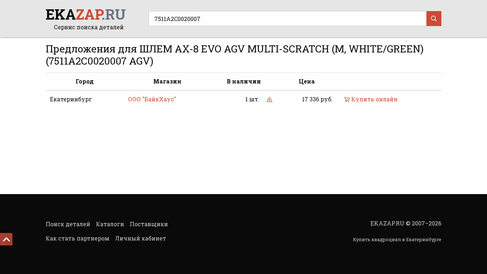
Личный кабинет (140, 238)
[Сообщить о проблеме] (269, 99)
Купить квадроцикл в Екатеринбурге (397, 239)
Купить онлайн (374, 99)
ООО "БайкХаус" (152, 99)
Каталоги (110, 224)
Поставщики (149, 224)
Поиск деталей (68, 224)
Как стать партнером (77, 238)
